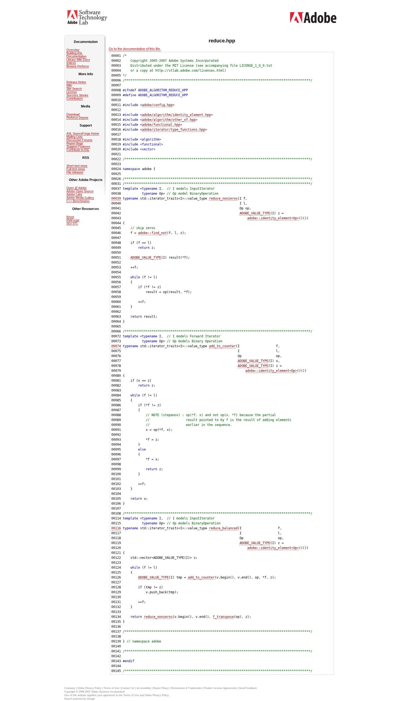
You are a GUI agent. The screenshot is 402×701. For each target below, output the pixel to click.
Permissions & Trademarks (186, 688)
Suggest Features (78, 146)
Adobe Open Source (80, 191)
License (71, 92)
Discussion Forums (79, 140)
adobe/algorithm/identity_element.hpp (176, 115)
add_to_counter (222, 346)
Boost (70, 216)
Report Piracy (161, 688)
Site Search (74, 88)
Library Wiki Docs (78, 59)
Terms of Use (111, 688)
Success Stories (77, 95)
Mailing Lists (74, 136)
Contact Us (128, 688)
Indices (71, 63)
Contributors (74, 98)
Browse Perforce (77, 66)
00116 (116, 528)
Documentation (76, 56)
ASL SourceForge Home (82, 133)
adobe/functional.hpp (161, 125)
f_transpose (223, 617)
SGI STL (72, 223)
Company (69, 688)
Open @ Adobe (76, 187)
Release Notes (76, 82)
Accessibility (144, 688)
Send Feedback (248, 688)
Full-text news (75, 169)
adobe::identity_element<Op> (273, 218)
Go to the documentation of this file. (135, 49)
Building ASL (74, 53)
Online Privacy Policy (89, 688)
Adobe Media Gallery (80, 197)
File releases (74, 172)
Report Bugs (74, 143)
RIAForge (72, 220)
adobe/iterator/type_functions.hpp (173, 130)
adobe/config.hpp (157, 105)
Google (91, 698)
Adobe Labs (74, 194)
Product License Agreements (220, 688)
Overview (72, 49)
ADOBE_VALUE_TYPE (255, 213)
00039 (116, 198)
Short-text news (77, 165)
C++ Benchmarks (78, 201)
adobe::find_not (152, 233)
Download (73, 114)
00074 (116, 346)
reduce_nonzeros (223, 198)
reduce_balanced (223, 528)
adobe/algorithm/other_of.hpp (169, 120)
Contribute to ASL (77, 149)
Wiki (69, 85)
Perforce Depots (77, 117)
